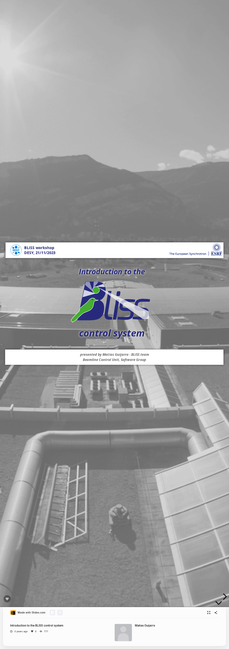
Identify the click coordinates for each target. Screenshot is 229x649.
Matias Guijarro (145, 625)
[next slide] (224, 596)
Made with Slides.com (31, 612)
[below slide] (218, 603)
